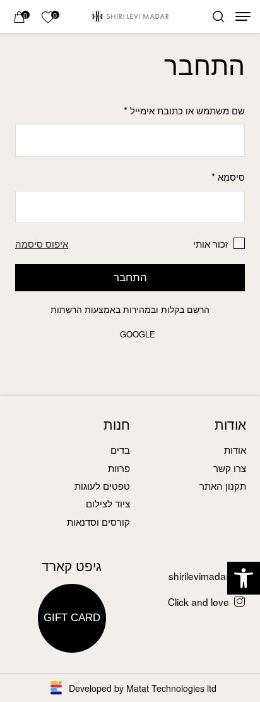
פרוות (119, 468)
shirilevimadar (198, 576)
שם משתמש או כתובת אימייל (184, 110)
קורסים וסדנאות (98, 521)
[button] (243, 578)
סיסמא (228, 176)
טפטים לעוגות (102, 485)
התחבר (130, 276)
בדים (120, 449)
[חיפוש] (218, 16)
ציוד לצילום (108, 503)
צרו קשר (229, 468)
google (137, 334)
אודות (235, 449)
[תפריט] (243, 16)
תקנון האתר (222, 485)
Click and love (198, 601)
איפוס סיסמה (41, 243)
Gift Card (72, 618)
